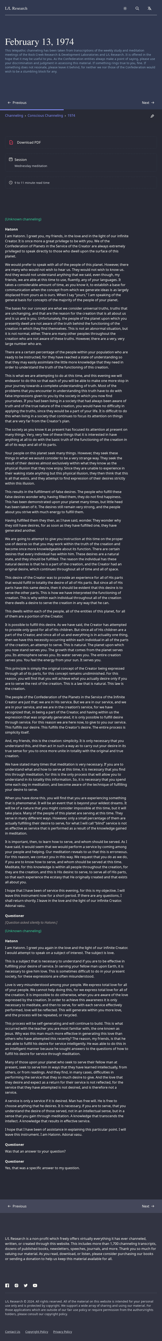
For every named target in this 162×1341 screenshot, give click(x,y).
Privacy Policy (62, 1332)
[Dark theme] (125, 8)
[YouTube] (35, 1285)
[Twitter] (26, 1285)
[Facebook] (7, 1285)
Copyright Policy (36, 1332)
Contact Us (12, 1332)
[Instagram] (16, 1285)
